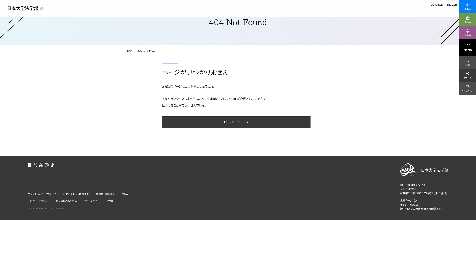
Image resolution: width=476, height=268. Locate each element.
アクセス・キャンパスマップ (42, 194)
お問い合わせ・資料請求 (76, 194)
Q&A (125, 194)
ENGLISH (452, 5)
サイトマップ (90, 201)
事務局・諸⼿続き (105, 194)
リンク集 (108, 201)
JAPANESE (437, 5)
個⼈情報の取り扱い (66, 201)
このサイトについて (38, 201)
